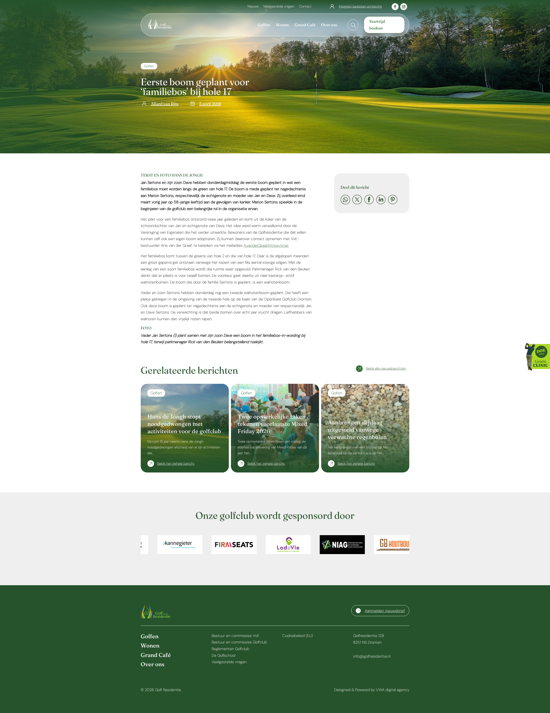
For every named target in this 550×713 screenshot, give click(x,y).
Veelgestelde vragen (278, 7)
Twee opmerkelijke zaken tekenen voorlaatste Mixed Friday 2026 (272, 424)
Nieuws (253, 7)
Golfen (149, 66)
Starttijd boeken (377, 24)
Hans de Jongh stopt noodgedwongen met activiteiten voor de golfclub (184, 424)
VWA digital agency (392, 689)
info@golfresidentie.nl (371, 656)
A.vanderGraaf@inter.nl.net (266, 245)
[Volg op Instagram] (403, 6)
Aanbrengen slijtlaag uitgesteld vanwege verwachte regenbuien (357, 429)
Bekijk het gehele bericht (175, 463)
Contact (305, 7)
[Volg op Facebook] (395, 6)
